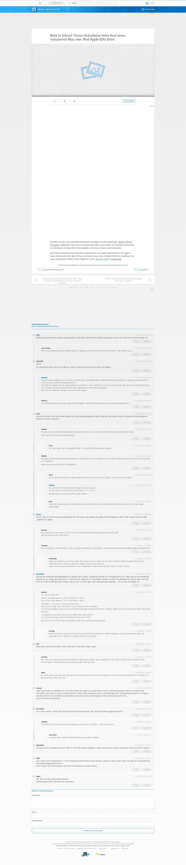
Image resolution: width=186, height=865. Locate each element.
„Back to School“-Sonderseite (108, 259)
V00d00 (51, 485)
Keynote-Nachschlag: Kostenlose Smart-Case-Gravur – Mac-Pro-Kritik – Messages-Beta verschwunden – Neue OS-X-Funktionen (62, 281)
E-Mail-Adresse (37, 820)
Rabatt (98, 287)
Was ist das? (125, 265)
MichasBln (40, 574)
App (147, 3)
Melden (136, 341)
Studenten (113, 287)
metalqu (44, 377)
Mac (92, 287)
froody (38, 514)
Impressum (102, 848)
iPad (86, 287)
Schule (105, 287)
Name (34, 811)
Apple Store (74, 287)
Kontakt (152, 3)
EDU (81, 287)
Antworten (146, 341)
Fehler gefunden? (143, 270)
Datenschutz (115, 848)
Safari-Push (125, 848)
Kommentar (36, 795)
